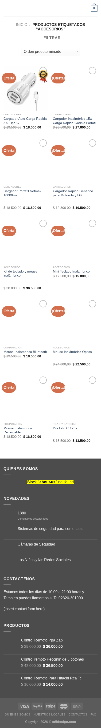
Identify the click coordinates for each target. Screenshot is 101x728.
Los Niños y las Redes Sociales (44, 560)
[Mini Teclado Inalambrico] (75, 241)
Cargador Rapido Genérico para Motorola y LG (73, 193)
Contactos (78, 714)
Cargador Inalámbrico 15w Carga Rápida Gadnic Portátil (74, 121)
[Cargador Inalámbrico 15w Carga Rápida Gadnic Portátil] (75, 88)
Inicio (21, 25)
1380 (22, 513)
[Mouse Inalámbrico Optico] (75, 321)
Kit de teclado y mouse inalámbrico (20, 273)
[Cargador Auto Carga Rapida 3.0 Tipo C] (26, 88)
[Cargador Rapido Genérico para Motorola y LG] (75, 160)
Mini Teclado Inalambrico (71, 271)
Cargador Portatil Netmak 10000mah (22, 193)
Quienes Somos (17, 714)
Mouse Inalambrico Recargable (18, 430)
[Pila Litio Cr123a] (75, 397)
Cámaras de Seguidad (36, 544)
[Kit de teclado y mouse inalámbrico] (26, 241)
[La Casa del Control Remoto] (50, 8)
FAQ (93, 714)
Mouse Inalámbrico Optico (72, 352)
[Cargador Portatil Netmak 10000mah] (26, 160)
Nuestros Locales (50, 714)
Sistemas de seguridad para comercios (50, 529)
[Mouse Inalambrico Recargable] (26, 397)
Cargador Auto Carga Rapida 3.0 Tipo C (25, 121)
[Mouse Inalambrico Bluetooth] (26, 321)
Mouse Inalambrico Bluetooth (25, 352)
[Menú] (6, 8)
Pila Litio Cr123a (65, 428)
